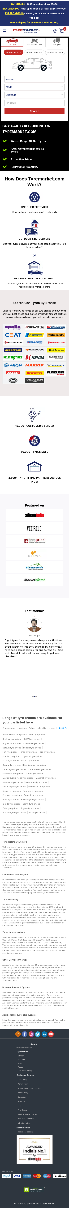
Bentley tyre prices (12, 739)
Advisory (21, 1056)
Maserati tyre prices (46, 778)
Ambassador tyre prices (15, 728)
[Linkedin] (44, 1034)
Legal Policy (22, 1079)
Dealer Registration (25, 1132)
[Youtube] (51, 1034)
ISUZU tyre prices (30, 760)
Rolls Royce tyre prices (32, 799)
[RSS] (18, 1034)
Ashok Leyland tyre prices (42, 728)
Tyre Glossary (23, 1110)
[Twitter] (38, 1034)
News (20, 1063)
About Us (21, 1101)
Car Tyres (12, 45)
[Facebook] (24, 1034)
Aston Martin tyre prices (15, 734)
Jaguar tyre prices (12, 765)
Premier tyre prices (12, 795)
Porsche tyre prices (33, 791)
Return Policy (23, 1093)
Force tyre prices (28, 752)
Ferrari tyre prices (32, 747)
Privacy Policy (23, 1084)
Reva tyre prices (11, 799)
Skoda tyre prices (11, 804)
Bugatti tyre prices (12, 743)
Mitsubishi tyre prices (39, 786)
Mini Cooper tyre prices (14, 786)
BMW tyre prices (32, 739)
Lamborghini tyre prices (14, 769)
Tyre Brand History (25, 1071)
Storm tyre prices (31, 804)
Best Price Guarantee (26, 1119)
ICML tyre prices (11, 760)
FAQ (19, 1106)
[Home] (26, 30)
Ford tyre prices (47, 752)
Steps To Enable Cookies (27, 1114)
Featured (21, 1059)
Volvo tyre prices (36, 812)
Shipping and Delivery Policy (29, 1088)
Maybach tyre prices (13, 782)
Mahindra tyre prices (13, 773)
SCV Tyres (56, 45)
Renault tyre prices (33, 795)
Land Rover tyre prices (40, 769)
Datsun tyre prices (12, 747)
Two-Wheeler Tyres (34, 45)
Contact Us (22, 1097)
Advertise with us (24, 1123)
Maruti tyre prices (34, 773)
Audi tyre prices (37, 734)
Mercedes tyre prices (36, 782)
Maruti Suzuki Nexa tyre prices (18, 778)
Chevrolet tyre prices (33, 743)
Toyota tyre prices (30, 808)
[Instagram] (31, 1034)
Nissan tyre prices (12, 791)
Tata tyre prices (10, 808)
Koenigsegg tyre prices (34, 765)
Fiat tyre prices (10, 752)
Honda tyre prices (12, 756)
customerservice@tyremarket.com (24, 1047)
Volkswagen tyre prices (14, 812)
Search (34, 111)
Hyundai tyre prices (32, 756)
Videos (20, 1067)
